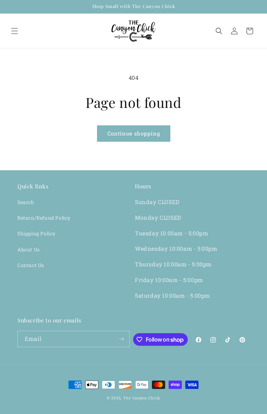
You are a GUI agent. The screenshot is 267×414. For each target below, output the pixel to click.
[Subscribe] (121, 339)
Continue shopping (133, 133)
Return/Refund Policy (44, 217)
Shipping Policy (36, 233)
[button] (14, 31)
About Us (28, 249)
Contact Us (30, 265)
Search (25, 202)
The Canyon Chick (141, 397)
